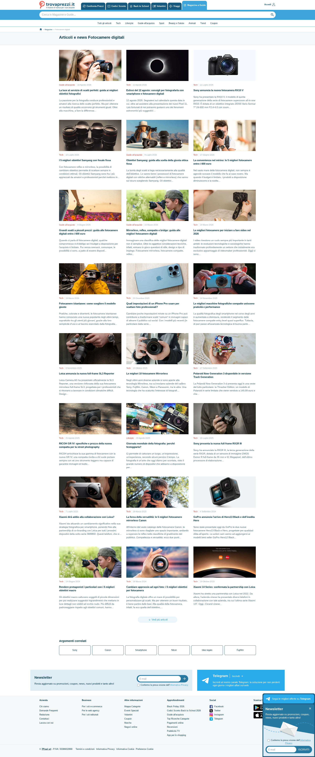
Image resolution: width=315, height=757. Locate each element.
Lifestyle (129, 23)
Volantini (128, 714)
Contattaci (44, 718)
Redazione (44, 714)
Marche (127, 723)
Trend (203, 23)
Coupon (214, 23)
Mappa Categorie (132, 706)
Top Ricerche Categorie (178, 718)
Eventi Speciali (131, 710)
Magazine (48, 29)
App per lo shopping (176, 735)
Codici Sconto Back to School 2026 (184, 710)
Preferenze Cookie (144, 749)
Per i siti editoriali (90, 714)
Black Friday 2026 (175, 706)
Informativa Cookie (125, 749)
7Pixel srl (46, 749)
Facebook (219, 706)
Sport (161, 23)
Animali (192, 23)
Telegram (218, 718)
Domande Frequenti (48, 710)
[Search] (272, 14)
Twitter (217, 710)
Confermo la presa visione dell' (164, 685)
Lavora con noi (46, 723)
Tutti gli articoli (104, 23)
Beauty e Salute (176, 23)
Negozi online (130, 727)
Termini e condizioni (85, 749)
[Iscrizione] (185, 678)
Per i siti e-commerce (92, 706)
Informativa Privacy (179, 685)
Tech (118, 23)
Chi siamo (44, 706)
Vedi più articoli (160, 619)
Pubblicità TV (173, 731)
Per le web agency (90, 710)
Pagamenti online (175, 723)
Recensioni (172, 727)
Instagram (219, 714)
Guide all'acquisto (146, 23)
